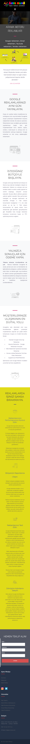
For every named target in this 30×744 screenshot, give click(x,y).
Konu (3, 653)
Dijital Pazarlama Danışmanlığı (8, 705)
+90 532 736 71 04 (8, 726)
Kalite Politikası (4, 682)
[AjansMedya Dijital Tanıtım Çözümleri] (15, 4)
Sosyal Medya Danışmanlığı (7, 707)
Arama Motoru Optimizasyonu (8, 703)
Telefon (4, 647)
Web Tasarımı (4, 700)
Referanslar (3, 680)
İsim (3, 641)
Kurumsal (3, 677)
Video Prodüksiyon (5, 710)
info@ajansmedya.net (10, 730)
